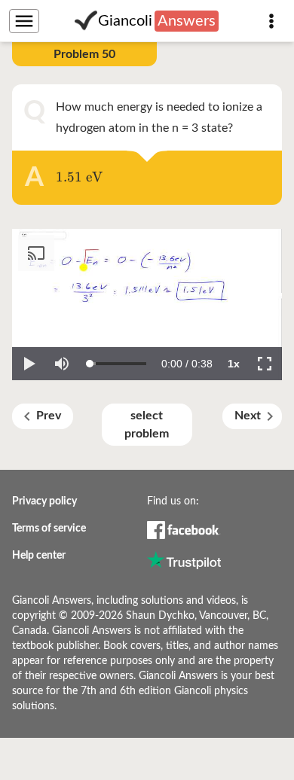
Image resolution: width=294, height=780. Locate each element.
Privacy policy (44, 501)
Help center (39, 555)
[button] (28, 363)
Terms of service (49, 528)
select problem (146, 425)
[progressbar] (187, 363)
